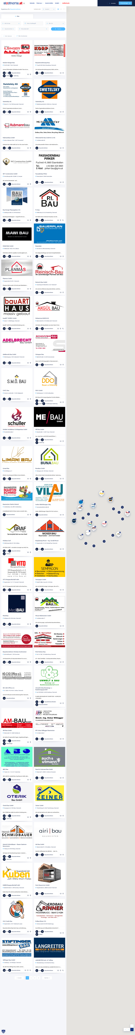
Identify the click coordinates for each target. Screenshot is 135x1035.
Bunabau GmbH (40, 468)
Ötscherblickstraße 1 (9, 432)
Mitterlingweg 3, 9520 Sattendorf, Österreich (14, 356)
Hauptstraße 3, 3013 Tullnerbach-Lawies (13, 923)
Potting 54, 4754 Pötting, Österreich (12, 848)
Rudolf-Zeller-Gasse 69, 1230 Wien (44, 582)
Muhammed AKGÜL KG (42, 318)
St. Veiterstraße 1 (41, 733)
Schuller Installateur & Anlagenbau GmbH (15, 429)
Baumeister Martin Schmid (11, 504)
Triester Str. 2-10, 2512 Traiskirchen (12, 771)
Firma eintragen (124, 3)
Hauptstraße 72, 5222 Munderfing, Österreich (47, 543)
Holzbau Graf (7, 540)
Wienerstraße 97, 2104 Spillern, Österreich (46, 847)
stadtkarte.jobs (66, 3)
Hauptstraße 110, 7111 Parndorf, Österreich (14, 582)
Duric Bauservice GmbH (42, 885)
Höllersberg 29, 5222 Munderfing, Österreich (47, 212)
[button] (3, 1031)
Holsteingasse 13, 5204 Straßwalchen (45, 393)
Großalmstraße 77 (41, 618)
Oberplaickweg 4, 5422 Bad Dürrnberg (45, 962)
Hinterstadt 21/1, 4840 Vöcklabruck (12, 733)
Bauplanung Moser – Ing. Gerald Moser (47, 540)
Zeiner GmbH (39, 805)
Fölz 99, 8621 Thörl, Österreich (11, 65)
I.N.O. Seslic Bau (7, 921)
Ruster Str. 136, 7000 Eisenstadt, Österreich (14, 104)
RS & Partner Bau (40, 652)
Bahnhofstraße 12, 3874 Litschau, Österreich (14, 887)
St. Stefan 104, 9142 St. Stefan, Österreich (13, 690)
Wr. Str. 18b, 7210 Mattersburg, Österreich (46, 654)
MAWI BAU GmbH (8, 246)
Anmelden (113, 3)
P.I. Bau (37, 210)
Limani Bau (6, 468)
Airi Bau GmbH (39, 844)
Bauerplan (38, 246)
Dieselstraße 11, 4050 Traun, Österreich (46, 432)
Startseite (32, 3)
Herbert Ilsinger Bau (9, 62)
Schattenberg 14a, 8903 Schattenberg (12, 506)
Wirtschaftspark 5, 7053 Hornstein (12, 654)
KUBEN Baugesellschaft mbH (11, 885)
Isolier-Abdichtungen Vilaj (43, 504)
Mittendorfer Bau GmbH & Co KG (45, 137)
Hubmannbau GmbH (9, 137)
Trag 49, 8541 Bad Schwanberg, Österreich (46, 65)
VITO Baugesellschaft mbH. (11, 579)
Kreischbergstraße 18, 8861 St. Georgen (13, 176)
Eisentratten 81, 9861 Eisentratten (44, 176)
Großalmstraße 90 (41, 140)
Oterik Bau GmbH (8, 805)
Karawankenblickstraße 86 (43, 507)
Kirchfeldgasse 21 (8, 470)
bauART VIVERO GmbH (9, 318)
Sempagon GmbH (40, 579)
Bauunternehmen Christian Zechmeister (15, 652)
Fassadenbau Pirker (41, 174)
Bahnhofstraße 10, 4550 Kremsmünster (45, 356)
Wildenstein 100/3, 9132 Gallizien (11, 248)
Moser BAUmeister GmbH (43, 615)
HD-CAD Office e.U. (9, 688)
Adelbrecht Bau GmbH (9, 354)
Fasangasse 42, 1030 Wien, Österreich (12, 808)
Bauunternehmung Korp (42, 62)
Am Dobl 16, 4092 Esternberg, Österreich (46, 248)
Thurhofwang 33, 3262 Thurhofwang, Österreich (48, 808)
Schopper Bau (39, 354)
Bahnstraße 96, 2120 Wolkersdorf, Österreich (47, 320)
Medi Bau (5, 615)
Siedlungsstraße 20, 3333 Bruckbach (12, 212)
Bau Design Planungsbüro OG (11, 210)
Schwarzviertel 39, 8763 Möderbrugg (45, 923)
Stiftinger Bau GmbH (9, 960)
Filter (18, 16)
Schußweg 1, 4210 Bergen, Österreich (12, 962)
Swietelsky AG (7, 101)
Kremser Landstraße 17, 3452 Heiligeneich (13, 393)
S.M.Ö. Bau (6, 390)
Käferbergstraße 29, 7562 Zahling (11, 543)
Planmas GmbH (7, 278)
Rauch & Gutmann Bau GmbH (44, 769)
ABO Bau (5, 769)
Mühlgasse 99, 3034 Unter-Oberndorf (12, 618)
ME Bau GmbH (39, 429)
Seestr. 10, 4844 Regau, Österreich (12, 320)
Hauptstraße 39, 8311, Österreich (11, 281)
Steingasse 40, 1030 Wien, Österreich (45, 470)
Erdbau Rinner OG (40, 921)
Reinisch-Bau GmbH (41, 282)
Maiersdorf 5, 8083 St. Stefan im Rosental (46, 771)
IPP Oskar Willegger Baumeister (45, 730)
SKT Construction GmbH (10, 174)
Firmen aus (39, 3)
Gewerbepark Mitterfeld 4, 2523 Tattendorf (47, 284)
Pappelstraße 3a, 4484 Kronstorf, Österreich (47, 887)
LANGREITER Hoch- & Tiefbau (44, 960)
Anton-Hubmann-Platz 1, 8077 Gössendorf (13, 140)
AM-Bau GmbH (7, 730)
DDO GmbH (38, 390)
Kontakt (57, 3)
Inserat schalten (49, 3)
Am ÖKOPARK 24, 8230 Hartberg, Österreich (47, 692)
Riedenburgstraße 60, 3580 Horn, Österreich (47, 104)
